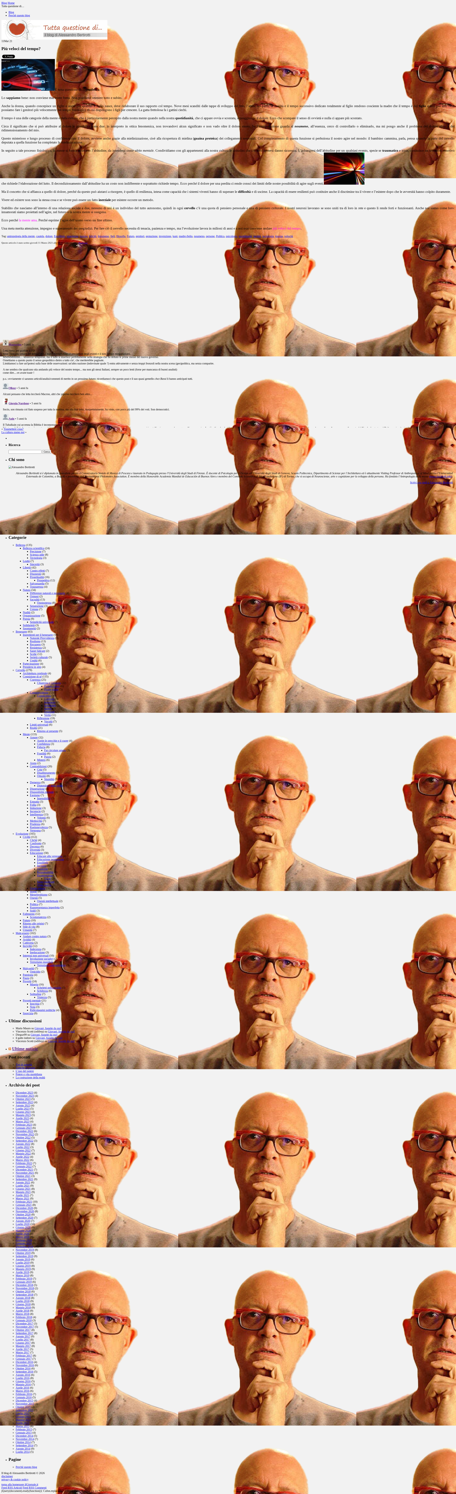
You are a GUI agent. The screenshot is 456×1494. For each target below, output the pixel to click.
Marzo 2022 (22, 1159)
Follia (33, 804)
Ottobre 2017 (23, 1329)
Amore (34, 737)
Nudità (26, 612)
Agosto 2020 (23, 1220)
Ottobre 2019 (23, 1253)
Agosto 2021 (23, 1182)
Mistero (41, 759)
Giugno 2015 (23, 1416)
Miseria (34, 984)
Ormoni (34, 596)
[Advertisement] (35, 509)
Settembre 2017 (24, 1333)
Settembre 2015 (24, 1410)
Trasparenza (36, 586)
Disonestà (35, 573)
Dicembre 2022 (24, 1131)
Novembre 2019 (25, 1249)
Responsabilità (45, 872)
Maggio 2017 (23, 1346)
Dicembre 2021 (24, 1169)
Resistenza (36, 647)
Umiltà (34, 660)
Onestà (34, 897)
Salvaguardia (37, 583)
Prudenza (83, 242)
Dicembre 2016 (24, 1362)
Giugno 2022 (23, 1150)
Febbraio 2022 (24, 1163)
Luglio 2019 (23, 1262)
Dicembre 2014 (24, 1435)
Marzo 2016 (22, 1390)
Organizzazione (31, 615)
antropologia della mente (21, 236)
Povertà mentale (32, 1000)
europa (83, 236)
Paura (26, 978)
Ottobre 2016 (23, 1368)
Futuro (130, 236)
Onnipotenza (44, 602)
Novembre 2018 (25, 1288)
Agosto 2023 (23, 1105)
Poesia (26, 618)
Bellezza (20, 545)
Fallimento (29, 913)
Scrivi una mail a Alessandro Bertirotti (431, 482)
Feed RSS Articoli (11, 1487)
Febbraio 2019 (24, 1278)
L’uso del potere (25, 1071)
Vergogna (35, 830)
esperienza (72, 236)
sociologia (268, 236)
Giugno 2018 (23, 1304)
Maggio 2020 (23, 1230)
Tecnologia (36, 557)
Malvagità (28, 968)
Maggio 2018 (23, 1307)
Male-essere (22, 933)
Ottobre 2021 (23, 1176)
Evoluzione (22, 833)
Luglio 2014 (23, 1451)
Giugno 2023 (23, 1111)
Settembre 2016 (24, 1371)
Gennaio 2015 (24, 1432)
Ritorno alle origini (33, 923)
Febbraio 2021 (24, 1201)
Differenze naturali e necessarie (47, 593)
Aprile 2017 (22, 1349)
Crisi (39, 769)
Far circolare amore (55, 750)
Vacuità (48, 721)
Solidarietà (29, 625)
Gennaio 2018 (24, 1320)
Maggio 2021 (23, 1192)
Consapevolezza (39, 692)
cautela (40, 236)
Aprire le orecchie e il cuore (52, 740)
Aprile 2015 (22, 1423)
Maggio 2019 (23, 1269)
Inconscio (35, 811)
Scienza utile (37, 554)
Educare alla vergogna (49, 856)
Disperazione (37, 788)
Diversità (35, 849)
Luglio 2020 (23, 1224)
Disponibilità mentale (42, 792)
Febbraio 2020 (24, 1240)
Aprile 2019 (22, 1272)
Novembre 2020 (25, 1211)
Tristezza (42, 997)
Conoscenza (44, 695)
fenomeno (103, 236)
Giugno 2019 (23, 1265)
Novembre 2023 (25, 1095)
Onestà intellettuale (47, 901)
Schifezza (42, 990)
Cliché (33, 840)
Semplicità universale (42, 622)
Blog (11, 12)
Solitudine (35, 994)
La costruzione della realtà (30, 1077)
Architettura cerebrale (35, 673)
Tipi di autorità (24, 1064)
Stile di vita (29, 926)
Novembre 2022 (25, 1134)
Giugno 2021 (23, 1188)
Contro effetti (37, 570)
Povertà (27, 981)
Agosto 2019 (23, 1259)
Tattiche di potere (25, 1067)
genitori (140, 236)
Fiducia (41, 747)
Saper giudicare (46, 881)
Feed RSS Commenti (34, 1487)
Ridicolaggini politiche (42, 1010)
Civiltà (26, 836)
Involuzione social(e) (41, 958)
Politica (220, 236)
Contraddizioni (38, 766)
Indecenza (35, 949)
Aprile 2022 (22, 1156)
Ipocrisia (35, 1003)
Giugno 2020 (23, 1227)
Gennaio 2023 (24, 1127)
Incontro (41, 865)
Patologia (28, 974)
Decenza (35, 846)
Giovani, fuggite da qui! (48, 1028)
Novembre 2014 (25, 1439)
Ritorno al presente (47, 731)
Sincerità (35, 564)
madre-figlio (186, 236)
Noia (32, 1006)
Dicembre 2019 (24, 1246)
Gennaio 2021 (24, 1204)
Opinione (49, 711)
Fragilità (41, 753)
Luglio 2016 (23, 1378)
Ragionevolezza (39, 827)
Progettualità (37, 577)
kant (175, 236)
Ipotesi (48, 708)
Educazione (36, 852)
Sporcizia (28, 1013)
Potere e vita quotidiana (29, 1074)
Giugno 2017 (23, 1342)
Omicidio (35, 971)
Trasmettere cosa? (14, 429)
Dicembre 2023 (24, 1092)
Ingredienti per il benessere (38, 634)
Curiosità (49, 698)
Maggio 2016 (23, 1384)
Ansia (33, 763)
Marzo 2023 (22, 1121)
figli (112, 236)
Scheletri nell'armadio (49, 987)
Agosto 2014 (23, 1448)
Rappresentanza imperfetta (45, 907)
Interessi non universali (36, 955)
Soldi (33, 910)
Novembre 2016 (25, 1365)
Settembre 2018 (24, 1294)
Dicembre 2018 (24, 1285)
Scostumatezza (38, 917)
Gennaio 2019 (24, 1281)
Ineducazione (37, 952)
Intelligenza (36, 814)
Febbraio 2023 (24, 1124)
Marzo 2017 (22, 1352)
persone (210, 236)
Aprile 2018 (22, 1310)
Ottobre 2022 (23, 1137)
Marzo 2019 (22, 1275)
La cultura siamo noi (12, 432)
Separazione (37, 605)
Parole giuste (51, 689)
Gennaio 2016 (24, 1397)
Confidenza (43, 743)
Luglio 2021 (23, 1185)
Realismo (35, 641)
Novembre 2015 (25, 1403)
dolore (49, 236)
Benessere (21, 631)
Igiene (33, 891)
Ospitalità (42, 868)
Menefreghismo (39, 894)
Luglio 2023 (23, 1108)
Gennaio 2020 (24, 1243)
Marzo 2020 (22, 1236)
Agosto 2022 (23, 1143)
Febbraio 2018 (24, 1317)
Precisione (36, 551)
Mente (26, 734)
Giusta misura (37, 888)
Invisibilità (50, 705)
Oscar (47, 878)
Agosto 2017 (23, 1336)
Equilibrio (59, 236)
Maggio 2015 (23, 1419)
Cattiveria (28, 942)
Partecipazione (31, 663)
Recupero (35, 644)
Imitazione (36, 808)
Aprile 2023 (22, 1118)
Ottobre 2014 (23, 1442)
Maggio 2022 (23, 1153)
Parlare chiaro (52, 686)
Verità (47, 715)
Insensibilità (43, 798)
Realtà (33, 727)
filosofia (120, 236)
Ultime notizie (25, 1048)
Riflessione (43, 718)
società (257, 236)
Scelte (33, 654)
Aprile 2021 (22, 1195)
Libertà (27, 567)
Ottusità (41, 775)
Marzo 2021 (22, 1198)
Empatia (34, 801)
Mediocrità (36, 820)
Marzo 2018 (22, 1313)
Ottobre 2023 (23, 1099)
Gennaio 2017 (24, 1358)
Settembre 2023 (24, 1102)
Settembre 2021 (24, 1179)
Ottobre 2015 (23, 1406)
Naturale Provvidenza (42, 638)
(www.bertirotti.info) (440, 476)
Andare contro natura (35, 936)
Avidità (27, 939)
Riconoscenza (45, 875)
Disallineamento (46, 772)
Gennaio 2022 (24, 1166)
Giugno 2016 (23, 1381)
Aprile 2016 (22, 1387)
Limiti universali (39, 724)
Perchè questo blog (19, 15)
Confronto (36, 843)
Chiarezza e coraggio (49, 682)
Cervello (20, 670)
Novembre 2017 (25, 1326)
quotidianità (245, 236)
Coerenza (35, 679)
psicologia (231, 236)
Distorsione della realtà (50, 785)
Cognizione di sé (32, 676)
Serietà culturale (39, 657)
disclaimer (7, 1476)
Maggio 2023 (23, 1115)
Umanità (27, 929)
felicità (92, 236)
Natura (26, 589)
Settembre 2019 (24, 1256)
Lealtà (26, 561)
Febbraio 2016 (24, 1394)
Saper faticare (37, 650)
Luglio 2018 (23, 1301)
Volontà (41, 817)
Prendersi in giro (32, 666)
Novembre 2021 (25, 1172)
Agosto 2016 (23, 1374)
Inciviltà (27, 945)
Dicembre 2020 (24, 1208)
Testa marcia (44, 885)
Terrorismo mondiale (41, 962)
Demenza (35, 782)
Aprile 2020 (22, 1233)
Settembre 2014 (24, 1445)
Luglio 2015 (23, 1413)
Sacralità (35, 599)
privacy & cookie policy (14, 1479)
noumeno (199, 236)
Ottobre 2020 (23, 1214)
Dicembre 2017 (24, 1323)
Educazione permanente (50, 859)
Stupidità (49, 779)
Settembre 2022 (24, 1140)
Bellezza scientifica (33, 548)
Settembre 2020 (24, 1217)
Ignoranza (49, 702)
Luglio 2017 (23, 1339)
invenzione (165, 236)
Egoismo (35, 795)
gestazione (151, 236)
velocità (288, 236)
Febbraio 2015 (24, 1429)
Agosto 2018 (23, 1297)
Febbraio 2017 (24, 1355)
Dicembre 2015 (24, 1400)
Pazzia (47, 756)
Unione (34, 609)
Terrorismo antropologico (51, 965)
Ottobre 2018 (23, 1291)
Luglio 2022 (23, 1147)
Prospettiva (43, 580)
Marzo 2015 (22, 1426)
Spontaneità (29, 628)
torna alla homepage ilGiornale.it (19, 1484)
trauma (279, 236)
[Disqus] (228, 291)
